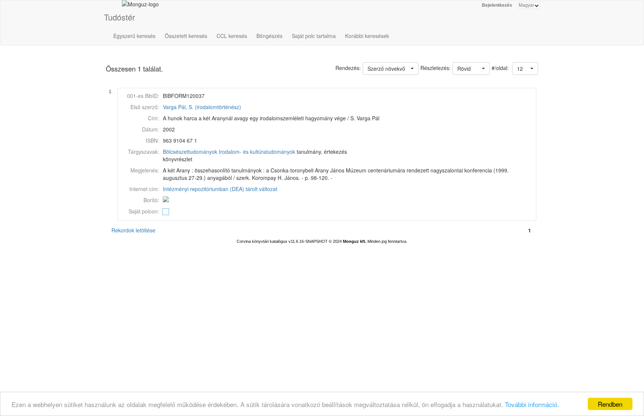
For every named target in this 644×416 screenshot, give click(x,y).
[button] (525, 68)
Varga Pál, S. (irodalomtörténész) (202, 107)
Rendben (610, 404)
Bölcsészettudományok (190, 151)
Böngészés (269, 35)
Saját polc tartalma (314, 35)
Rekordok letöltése (133, 230)
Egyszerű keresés (134, 35)
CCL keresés (232, 35)
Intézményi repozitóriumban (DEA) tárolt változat (220, 189)
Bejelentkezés (497, 5)
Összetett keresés (186, 35)
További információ (531, 404)
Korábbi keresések (367, 35)
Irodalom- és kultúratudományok (257, 151)
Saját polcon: (144, 211)
